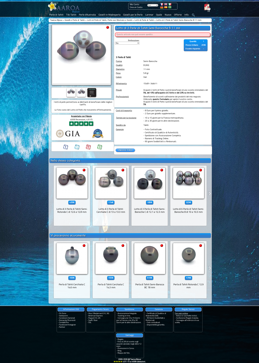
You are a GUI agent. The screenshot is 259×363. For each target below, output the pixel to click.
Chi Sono (62, 314)
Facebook (63, 325)
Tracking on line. (124, 316)
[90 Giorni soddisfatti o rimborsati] (98, 138)
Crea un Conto (136, 7)
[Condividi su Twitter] (74, 149)
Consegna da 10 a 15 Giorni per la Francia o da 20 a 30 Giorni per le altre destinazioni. (128, 320)
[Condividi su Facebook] (66, 149)
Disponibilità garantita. (156, 325)
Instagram (72, 325)
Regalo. (121, 339)
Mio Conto (134, 5)
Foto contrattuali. (153, 323)
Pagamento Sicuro (100, 309)
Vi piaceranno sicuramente (68, 235)
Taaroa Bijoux (56, 20)
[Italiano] (169, 5)
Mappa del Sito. (124, 353)
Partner (62, 327)
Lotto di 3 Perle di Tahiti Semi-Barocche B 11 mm (178, 20)
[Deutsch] (161, 8)
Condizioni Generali (67, 318)
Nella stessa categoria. (66, 160)
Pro (67, 323)
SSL (89, 323)
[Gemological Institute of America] (68, 138)
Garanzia (159, 309)
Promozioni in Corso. (126, 348)
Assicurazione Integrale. (127, 314)
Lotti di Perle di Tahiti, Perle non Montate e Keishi (109, 20)
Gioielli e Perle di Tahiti (75, 20)
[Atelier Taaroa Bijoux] (64, 13)
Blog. (120, 351)
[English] (165, 5)
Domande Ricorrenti (67, 320)
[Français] (161, 5)
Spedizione (129, 309)
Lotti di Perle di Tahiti (144, 20)
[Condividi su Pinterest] (86, 149)
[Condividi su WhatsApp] (97, 149)
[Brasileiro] (169, 8)
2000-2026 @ (130, 360)
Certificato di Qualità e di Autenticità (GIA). (156, 315)
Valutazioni (63, 316)
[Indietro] (125, 152)
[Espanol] (165, 8)
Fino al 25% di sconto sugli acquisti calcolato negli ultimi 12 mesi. (128, 344)
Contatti (62, 323)
